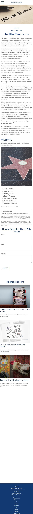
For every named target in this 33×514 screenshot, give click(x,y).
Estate (16, 503)
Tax (16, 507)
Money (16, 509)
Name (2, 234)
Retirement (16, 500)
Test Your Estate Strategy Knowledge (14, 380)
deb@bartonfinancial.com (16, 495)
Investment (16, 502)
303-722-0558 (18, 488)
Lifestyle (16, 511)
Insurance (16, 505)
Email (2, 244)
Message (3, 254)
